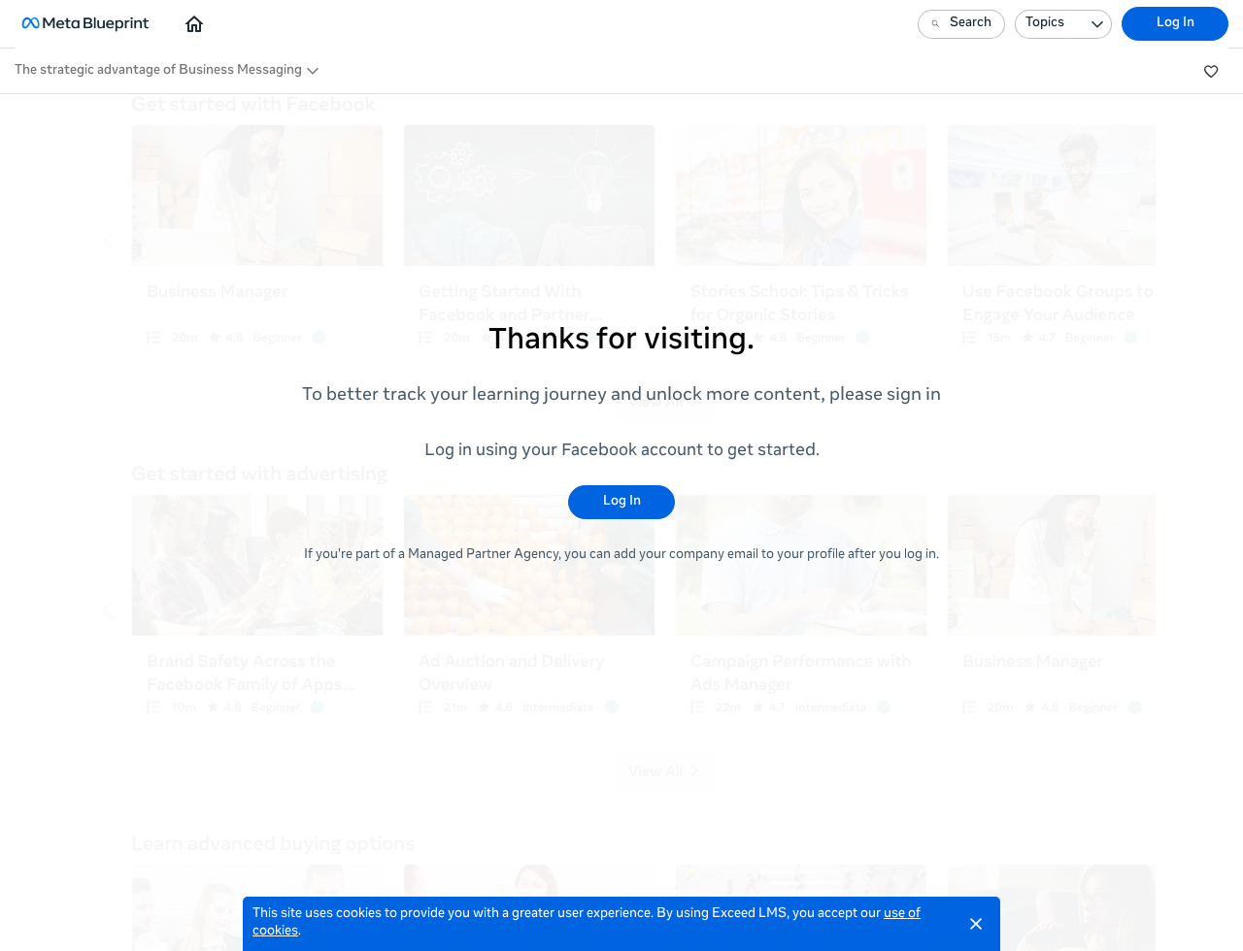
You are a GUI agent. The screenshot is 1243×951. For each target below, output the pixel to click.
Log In (622, 502)
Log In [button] (1175, 23)
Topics (1044, 23)
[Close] (976, 923)
